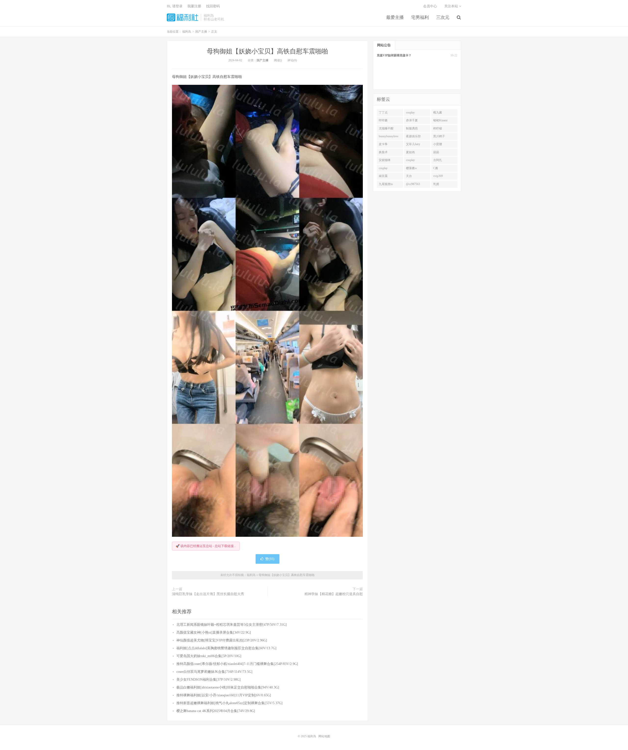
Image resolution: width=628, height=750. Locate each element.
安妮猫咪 (385, 160)
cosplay (410, 112)
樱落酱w (411, 168)
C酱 (435, 168)
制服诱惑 (412, 128)
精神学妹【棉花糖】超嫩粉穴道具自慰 (333, 594)
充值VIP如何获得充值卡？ (394, 55)
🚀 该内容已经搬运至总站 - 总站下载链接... (206, 546)
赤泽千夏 (412, 120)
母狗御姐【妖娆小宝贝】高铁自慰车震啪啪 (267, 51)
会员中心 (430, 6)
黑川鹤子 (439, 136)
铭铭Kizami (440, 120)
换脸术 (383, 152)
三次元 (442, 17)
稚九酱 (437, 112)
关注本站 (451, 6)
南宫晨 (383, 176)
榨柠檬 (437, 128)
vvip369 (438, 176)
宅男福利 (420, 17)
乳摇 (436, 184)
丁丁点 (383, 112)
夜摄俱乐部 (413, 136)
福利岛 (182, 17)
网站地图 (324, 736)
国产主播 (262, 60)
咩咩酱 (383, 120)
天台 (409, 176)
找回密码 (213, 6)
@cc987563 (413, 184)
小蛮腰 (437, 144)
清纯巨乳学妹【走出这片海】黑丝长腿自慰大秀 (208, 594)
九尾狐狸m (386, 184)
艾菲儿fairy (413, 144)
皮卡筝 (383, 144)
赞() (270, 559)
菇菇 (436, 152)
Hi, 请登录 (175, 6)
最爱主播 (395, 17)
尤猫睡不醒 (386, 128)
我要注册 (194, 6)
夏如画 (410, 152)
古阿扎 (437, 160)
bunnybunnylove (388, 136)
